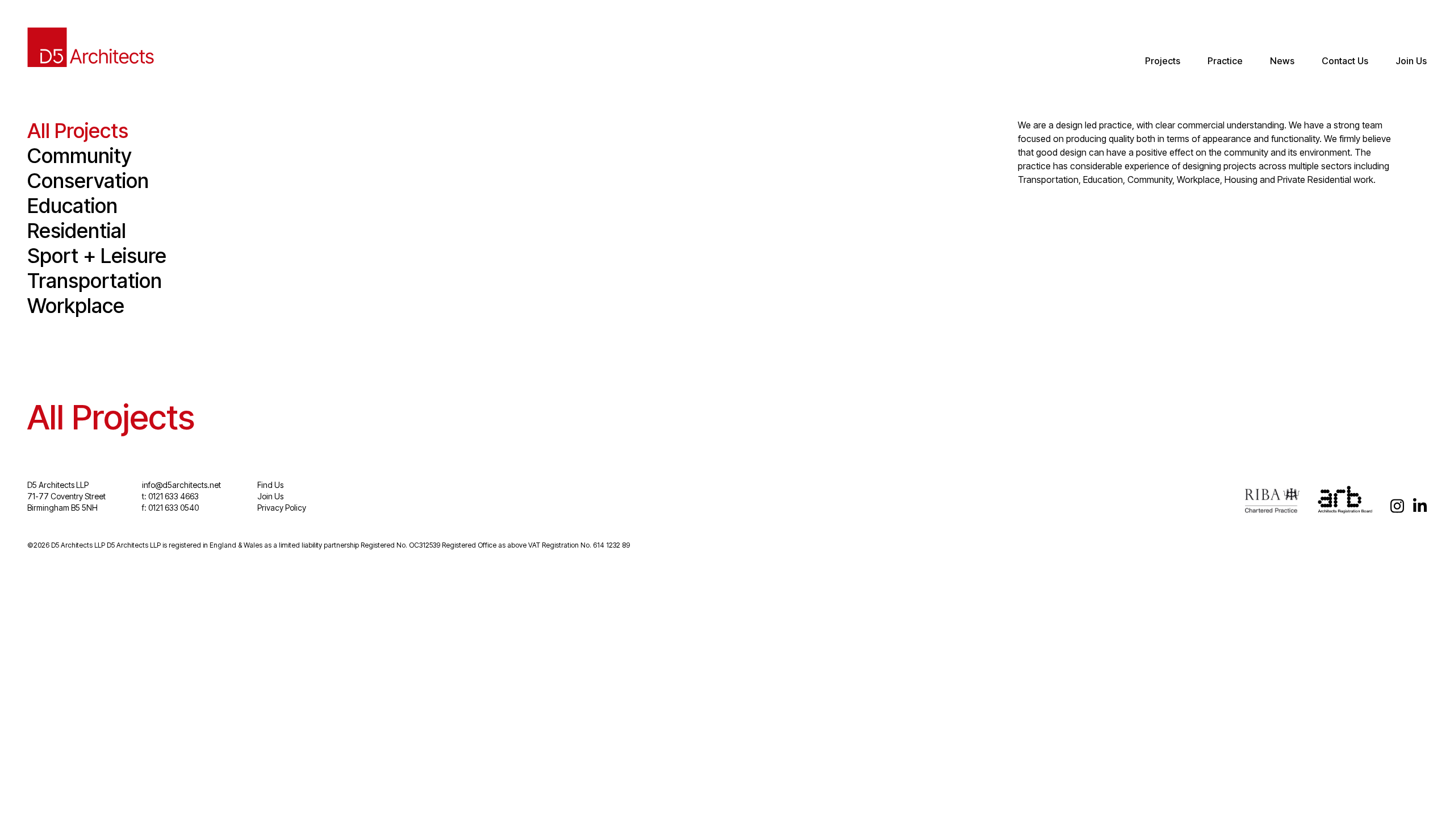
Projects (1162, 60)
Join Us (1411, 60)
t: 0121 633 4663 (170, 496)
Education (72, 205)
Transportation (94, 280)
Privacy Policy (281, 507)
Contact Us (1345, 60)
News (1282, 60)
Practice (1225, 60)
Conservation (88, 180)
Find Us (270, 485)
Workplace (75, 305)
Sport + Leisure (96, 255)
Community (79, 155)
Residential (76, 230)
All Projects (77, 130)
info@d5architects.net (181, 485)
